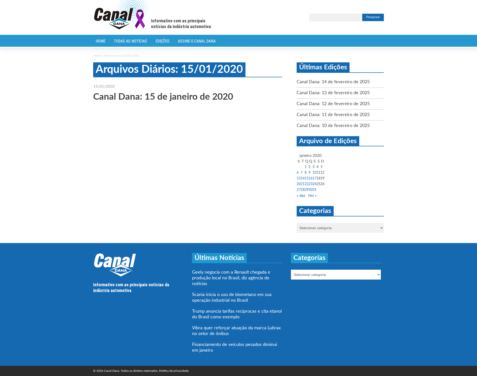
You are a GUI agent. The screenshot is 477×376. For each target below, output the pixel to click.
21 (303, 184)
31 (315, 190)
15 (307, 178)
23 (311, 184)
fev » (312, 196)
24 (315, 184)
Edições (162, 41)
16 (311, 178)
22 (307, 184)
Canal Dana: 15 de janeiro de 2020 (163, 96)
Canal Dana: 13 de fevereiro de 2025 (333, 93)
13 (299, 178)
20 (299, 184)
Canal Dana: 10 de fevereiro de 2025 (333, 126)
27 (299, 190)
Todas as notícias (130, 41)
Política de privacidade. (174, 370)
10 (315, 172)
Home (100, 41)
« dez (301, 196)
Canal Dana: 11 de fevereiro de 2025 (333, 115)
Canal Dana (121, 15)
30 (311, 190)
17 (315, 178)
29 (307, 190)
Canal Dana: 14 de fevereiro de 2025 (333, 82)
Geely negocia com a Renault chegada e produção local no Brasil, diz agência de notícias (231, 278)
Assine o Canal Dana (197, 41)
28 (303, 190)
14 (303, 178)
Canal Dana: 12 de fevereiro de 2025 (333, 104)
